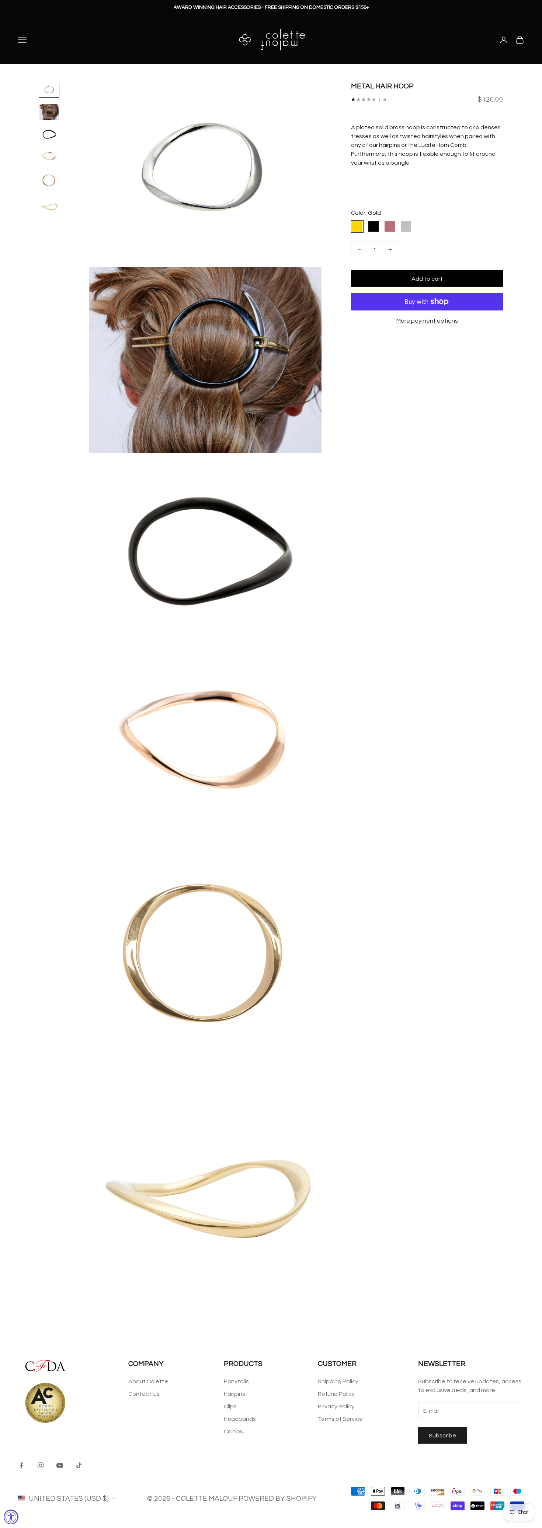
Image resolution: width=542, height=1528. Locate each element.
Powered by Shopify (278, 1498)
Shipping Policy (338, 1381)
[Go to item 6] (49, 206)
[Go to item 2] (49, 111)
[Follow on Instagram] (40, 1465)
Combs (233, 1431)
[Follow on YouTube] (59, 1465)
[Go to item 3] (49, 134)
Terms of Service (340, 1419)
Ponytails (236, 1381)
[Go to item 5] (49, 180)
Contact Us (144, 1394)
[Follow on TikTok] (79, 1465)
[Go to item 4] (49, 156)
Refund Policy (336, 1394)
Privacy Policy (336, 1406)
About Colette (148, 1381)
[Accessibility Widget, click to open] (11, 1517)
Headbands (240, 1419)
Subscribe (442, 1436)
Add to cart (427, 278)
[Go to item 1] (49, 90)
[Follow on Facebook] (21, 1465)
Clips (230, 1406)
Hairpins (234, 1394)
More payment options (427, 321)
